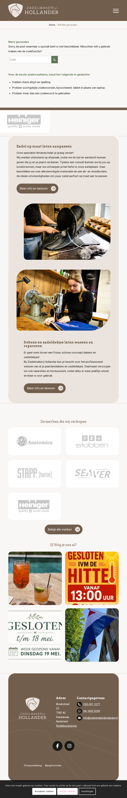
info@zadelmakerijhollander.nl (100, 718)
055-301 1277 (91, 704)
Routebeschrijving (66, 725)
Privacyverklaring (33, 765)
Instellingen (87, 791)
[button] (35, 578)
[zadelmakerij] (33, 10)
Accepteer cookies (44, 791)
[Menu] (115, 10)
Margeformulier (53, 765)
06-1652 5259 (91, 711)
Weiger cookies (67, 791)
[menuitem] (115, 10)
